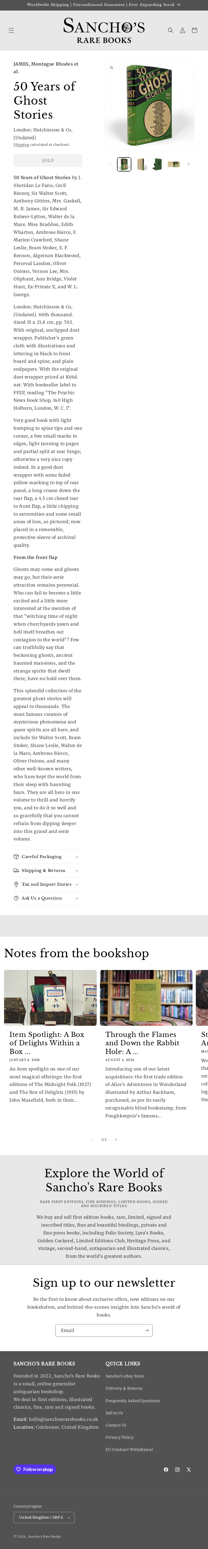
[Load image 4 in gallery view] (174, 164)
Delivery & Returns (124, 1388)
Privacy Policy (120, 1437)
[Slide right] (188, 164)
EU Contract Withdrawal (129, 1449)
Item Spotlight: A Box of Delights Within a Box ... (46, 1043)
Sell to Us (114, 1413)
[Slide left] (110, 164)
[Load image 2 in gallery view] (141, 164)
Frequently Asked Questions (133, 1400)
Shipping (21, 145)
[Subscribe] (146, 1330)
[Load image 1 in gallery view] (124, 164)
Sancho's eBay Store (125, 1376)
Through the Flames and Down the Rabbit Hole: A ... (142, 1043)
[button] (11, 30)
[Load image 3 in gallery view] (157, 164)
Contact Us (116, 1425)
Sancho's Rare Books (44, 1536)
